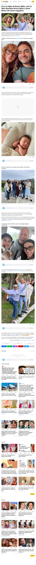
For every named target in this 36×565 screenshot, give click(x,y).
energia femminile (8, 220)
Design (19, 379)
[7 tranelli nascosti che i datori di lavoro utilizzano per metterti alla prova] (9, 481)
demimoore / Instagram (31, 340)
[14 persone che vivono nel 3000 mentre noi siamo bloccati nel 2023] (9, 387)
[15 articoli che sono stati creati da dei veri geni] (27, 370)
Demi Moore (13, 334)
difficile (6, 270)
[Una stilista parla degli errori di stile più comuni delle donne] (27, 481)
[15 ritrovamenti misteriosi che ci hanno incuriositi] (27, 448)
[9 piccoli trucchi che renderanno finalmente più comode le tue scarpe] (9, 404)
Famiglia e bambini (4, 4)
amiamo (20, 335)
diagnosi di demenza (15, 270)
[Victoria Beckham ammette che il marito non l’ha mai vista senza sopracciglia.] (27, 506)
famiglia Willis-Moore (21, 269)
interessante (22, 118)
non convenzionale (17, 35)
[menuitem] (10, 1)
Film (2, 474)
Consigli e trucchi (3, 413)
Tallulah (4, 337)
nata (11, 93)
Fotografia (20, 474)
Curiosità (2, 457)
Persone (2, 436)
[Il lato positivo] (5, 1)
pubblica (18, 38)
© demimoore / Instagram (4, 204)
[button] (6, 343)
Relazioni (2, 553)
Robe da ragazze (21, 490)
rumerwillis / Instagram (23, 340)
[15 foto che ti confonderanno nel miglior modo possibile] (9, 448)
